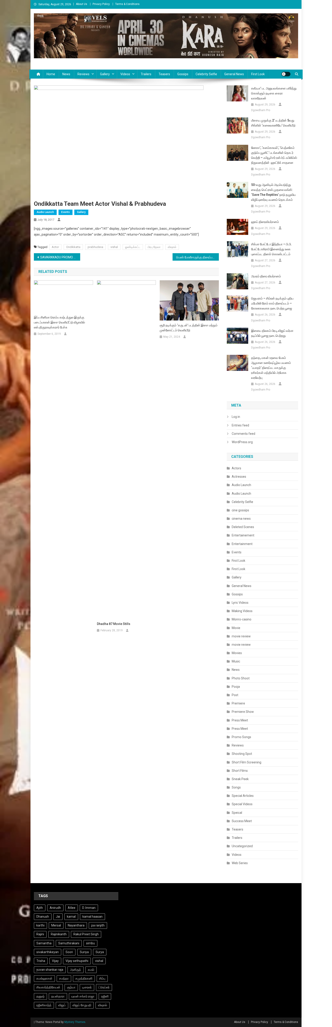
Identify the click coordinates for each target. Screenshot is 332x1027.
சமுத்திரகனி (83, 978)
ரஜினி (105, 996)
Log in (236, 417)
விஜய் (62, 1005)
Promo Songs (241, 737)
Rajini (40, 934)
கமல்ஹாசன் (44, 978)
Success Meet (242, 821)
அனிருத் (75, 969)
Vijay (55, 961)
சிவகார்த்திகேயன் (48, 987)
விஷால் (172, 247)
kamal (71, 916)
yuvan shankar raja (49, 969)
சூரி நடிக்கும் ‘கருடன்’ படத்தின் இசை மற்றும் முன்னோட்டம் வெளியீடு (188, 327)
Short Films (240, 770)
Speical (237, 812)
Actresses (239, 476)
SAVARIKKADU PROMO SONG (60, 257)
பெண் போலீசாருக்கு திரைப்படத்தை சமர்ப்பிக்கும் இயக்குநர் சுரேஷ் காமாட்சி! (197, 257)
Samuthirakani (68, 943)
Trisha (40, 961)
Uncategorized (242, 846)
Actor (55, 247)
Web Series (240, 863)
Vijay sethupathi (76, 961)
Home (51, 74)
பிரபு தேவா (154, 247)
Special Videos (242, 804)
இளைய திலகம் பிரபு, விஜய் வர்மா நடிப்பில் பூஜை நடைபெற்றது (272, 333)
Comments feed (243, 433)
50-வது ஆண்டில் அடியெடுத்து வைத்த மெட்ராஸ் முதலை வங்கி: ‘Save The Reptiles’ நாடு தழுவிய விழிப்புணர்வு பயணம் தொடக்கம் (273, 192)
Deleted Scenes (243, 527)
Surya (100, 952)
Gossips (182, 74)
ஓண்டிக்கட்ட (132, 247)
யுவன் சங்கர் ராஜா (82, 996)
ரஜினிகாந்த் (43, 1005)
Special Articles (243, 796)
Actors (236, 468)
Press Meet (240, 720)
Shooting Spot (242, 754)
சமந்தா (64, 978)
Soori (69, 952)
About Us (81, 4)
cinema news (241, 518)
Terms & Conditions (127, 4)
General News (234, 74)
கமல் (91, 969)
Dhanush (42, 916)
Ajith (39, 908)
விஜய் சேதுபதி (81, 1005)
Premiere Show (243, 712)
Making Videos (242, 611)
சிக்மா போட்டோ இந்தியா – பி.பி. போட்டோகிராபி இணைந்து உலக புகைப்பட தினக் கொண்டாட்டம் (271, 249)
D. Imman (89, 908)
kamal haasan (92, 916)
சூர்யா (71, 987)
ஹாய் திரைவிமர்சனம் (265, 222)
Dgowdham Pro (260, 110)
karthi (40, 925)
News (66, 74)
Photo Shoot (241, 678)
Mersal (56, 925)
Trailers (146, 74)
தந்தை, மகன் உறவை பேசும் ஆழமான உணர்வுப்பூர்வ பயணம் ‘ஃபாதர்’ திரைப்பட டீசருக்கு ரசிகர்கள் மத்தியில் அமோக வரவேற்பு (271, 367)
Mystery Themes (74, 1022)
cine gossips (240, 510)
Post (235, 695)
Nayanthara (76, 925)
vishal (114, 247)
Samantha (43, 943)
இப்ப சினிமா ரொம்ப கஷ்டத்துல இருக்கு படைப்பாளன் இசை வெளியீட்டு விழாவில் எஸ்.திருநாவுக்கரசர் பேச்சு (59, 322)
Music (236, 661)
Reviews (83, 74)
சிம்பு (102, 978)
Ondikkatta (73, 247)
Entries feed (240, 425)
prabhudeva (95, 247)
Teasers (164, 74)
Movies (237, 653)
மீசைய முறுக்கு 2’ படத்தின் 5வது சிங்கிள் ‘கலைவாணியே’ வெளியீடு (273, 123)
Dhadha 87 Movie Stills (113, 624)
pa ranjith (98, 925)
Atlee (71, 908)
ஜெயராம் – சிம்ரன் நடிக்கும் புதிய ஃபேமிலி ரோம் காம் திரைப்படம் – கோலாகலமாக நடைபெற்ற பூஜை (272, 303)
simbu (90, 943)
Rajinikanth (59, 934)
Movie (236, 628)
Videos (125, 74)
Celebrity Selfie (206, 74)
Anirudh (55, 908)
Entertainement (243, 535)
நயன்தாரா (58, 996)
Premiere (238, 703)
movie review (241, 636)
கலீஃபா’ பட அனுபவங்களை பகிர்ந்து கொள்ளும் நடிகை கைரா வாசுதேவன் (274, 93)
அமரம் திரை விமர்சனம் (266, 276)
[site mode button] (285, 74)
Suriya (84, 952)
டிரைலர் (87, 987)
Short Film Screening (246, 762)
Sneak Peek (240, 779)
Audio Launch (45, 212)
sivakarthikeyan (47, 952)
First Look (258, 74)
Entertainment (242, 544)
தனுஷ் (40, 996)
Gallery (105, 74)
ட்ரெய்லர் (104, 987)
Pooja (236, 686)
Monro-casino (241, 619)
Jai (58, 916)
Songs (236, 787)
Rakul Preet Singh (86, 934)
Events (65, 212)
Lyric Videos (240, 602)
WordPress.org (242, 442)
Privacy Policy (101, 4)
